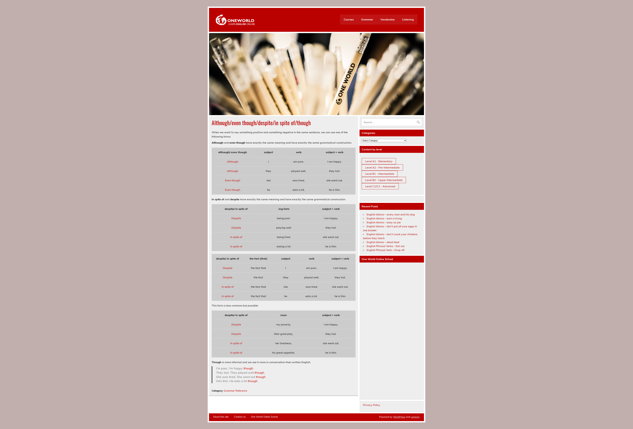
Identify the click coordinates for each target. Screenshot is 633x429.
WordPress (399, 416)
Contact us (240, 417)
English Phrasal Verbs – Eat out (386, 246)
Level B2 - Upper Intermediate (384, 180)
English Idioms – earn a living (384, 218)
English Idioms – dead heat (383, 242)
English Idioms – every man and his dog (391, 214)
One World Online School (264, 417)
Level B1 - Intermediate (379, 173)
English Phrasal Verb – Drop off (385, 250)
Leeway (415, 416)
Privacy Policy (371, 405)
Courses (349, 19)
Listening (408, 19)
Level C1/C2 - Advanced (380, 186)
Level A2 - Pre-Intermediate (382, 167)
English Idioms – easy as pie (384, 222)
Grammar (367, 19)
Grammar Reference (235, 390)
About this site (221, 417)
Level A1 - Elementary (378, 161)
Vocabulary (387, 19)
